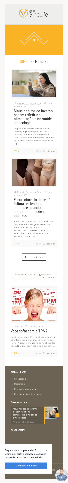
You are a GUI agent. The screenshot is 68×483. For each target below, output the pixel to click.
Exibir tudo (50, 277)
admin (17, 326)
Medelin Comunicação (28, 103)
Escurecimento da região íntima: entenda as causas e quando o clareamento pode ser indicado (33, 208)
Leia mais (50, 151)
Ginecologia (20, 379)
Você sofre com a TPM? (29, 331)
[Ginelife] (34, 13)
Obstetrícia (19, 384)
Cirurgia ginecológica (25, 389)
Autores (45, 274)
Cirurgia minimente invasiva (28, 394)
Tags (31, 274)
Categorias (18, 274)
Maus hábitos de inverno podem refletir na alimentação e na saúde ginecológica (33, 117)
